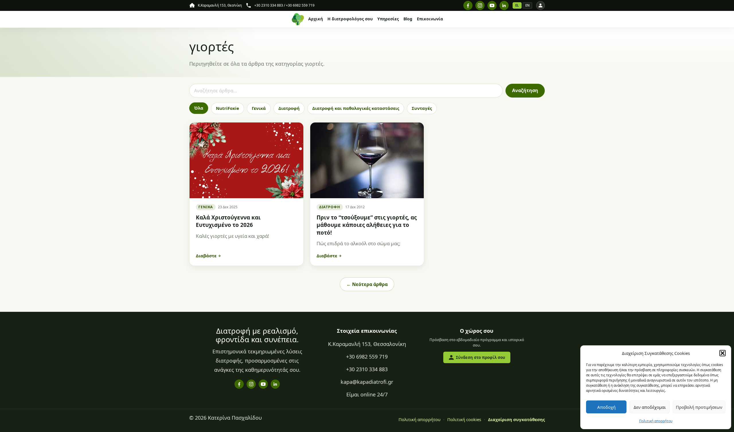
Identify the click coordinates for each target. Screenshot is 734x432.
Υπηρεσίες (388, 19)
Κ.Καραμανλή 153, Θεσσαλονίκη (367, 343)
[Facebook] (468, 5)
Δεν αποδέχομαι (650, 407)
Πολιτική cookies (464, 419)
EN (527, 5)
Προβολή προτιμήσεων (699, 407)
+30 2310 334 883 (367, 369)
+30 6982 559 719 (367, 356)
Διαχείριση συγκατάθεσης (516, 419)
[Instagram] (480, 5)
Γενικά (259, 108)
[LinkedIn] (504, 5)
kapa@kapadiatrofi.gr (367, 381)
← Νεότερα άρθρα (367, 284)
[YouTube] (492, 5)
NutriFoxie (227, 108)
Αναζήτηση (525, 90)
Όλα (198, 108)
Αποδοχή (606, 407)
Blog (407, 19)
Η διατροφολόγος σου (350, 19)
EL (517, 5)
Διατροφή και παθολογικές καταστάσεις (355, 108)
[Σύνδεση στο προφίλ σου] (540, 5)
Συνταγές (422, 108)
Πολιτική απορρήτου (655, 421)
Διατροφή (289, 108)
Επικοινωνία (430, 19)
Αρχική (315, 19)
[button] (722, 353)
